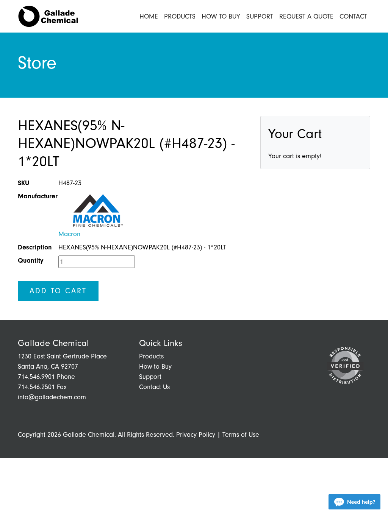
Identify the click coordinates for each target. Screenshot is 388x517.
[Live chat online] (354, 501)
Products (180, 16)
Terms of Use (240, 435)
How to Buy (221, 16)
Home (148, 16)
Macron (69, 234)
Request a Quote (306, 16)
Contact (353, 16)
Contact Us (154, 387)
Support (259, 16)
